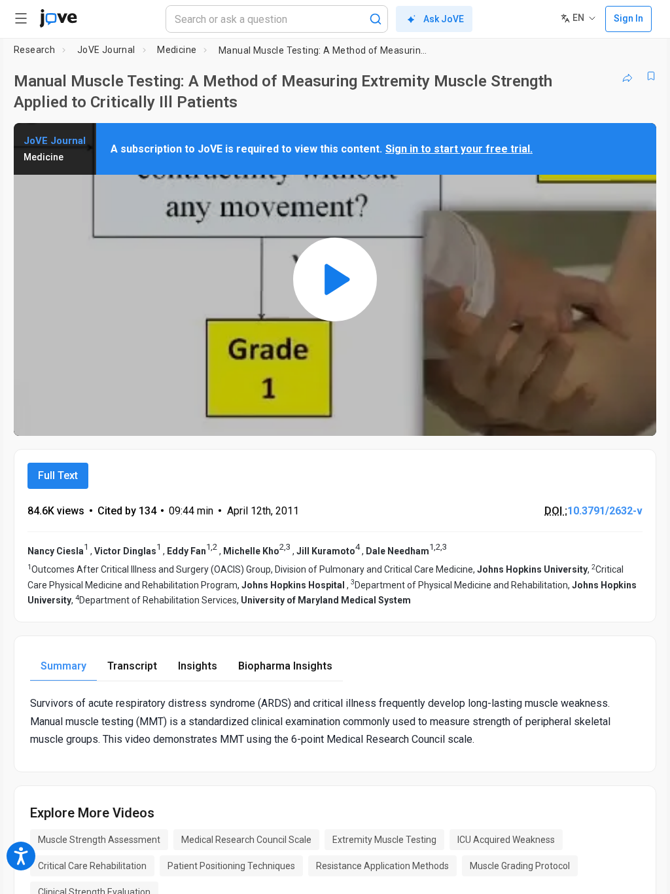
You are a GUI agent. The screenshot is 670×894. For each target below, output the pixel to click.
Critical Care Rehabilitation (92, 866)
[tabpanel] (335, 721)
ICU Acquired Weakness (506, 839)
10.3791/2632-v (605, 511)
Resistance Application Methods (382, 866)
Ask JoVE (443, 19)
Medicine (176, 50)
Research (34, 50)
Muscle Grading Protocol (520, 866)
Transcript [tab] (132, 666)
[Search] (375, 19)
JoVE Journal (106, 50)
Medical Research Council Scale (246, 839)
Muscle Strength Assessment (99, 839)
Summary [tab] (63, 666)
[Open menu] (20, 18)
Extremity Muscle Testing (384, 839)
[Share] (627, 76)
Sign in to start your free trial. (459, 149)
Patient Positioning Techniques (231, 866)
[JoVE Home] (58, 18)
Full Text (58, 475)
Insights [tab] (197, 666)
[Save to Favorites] (651, 76)
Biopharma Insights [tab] (285, 666)
